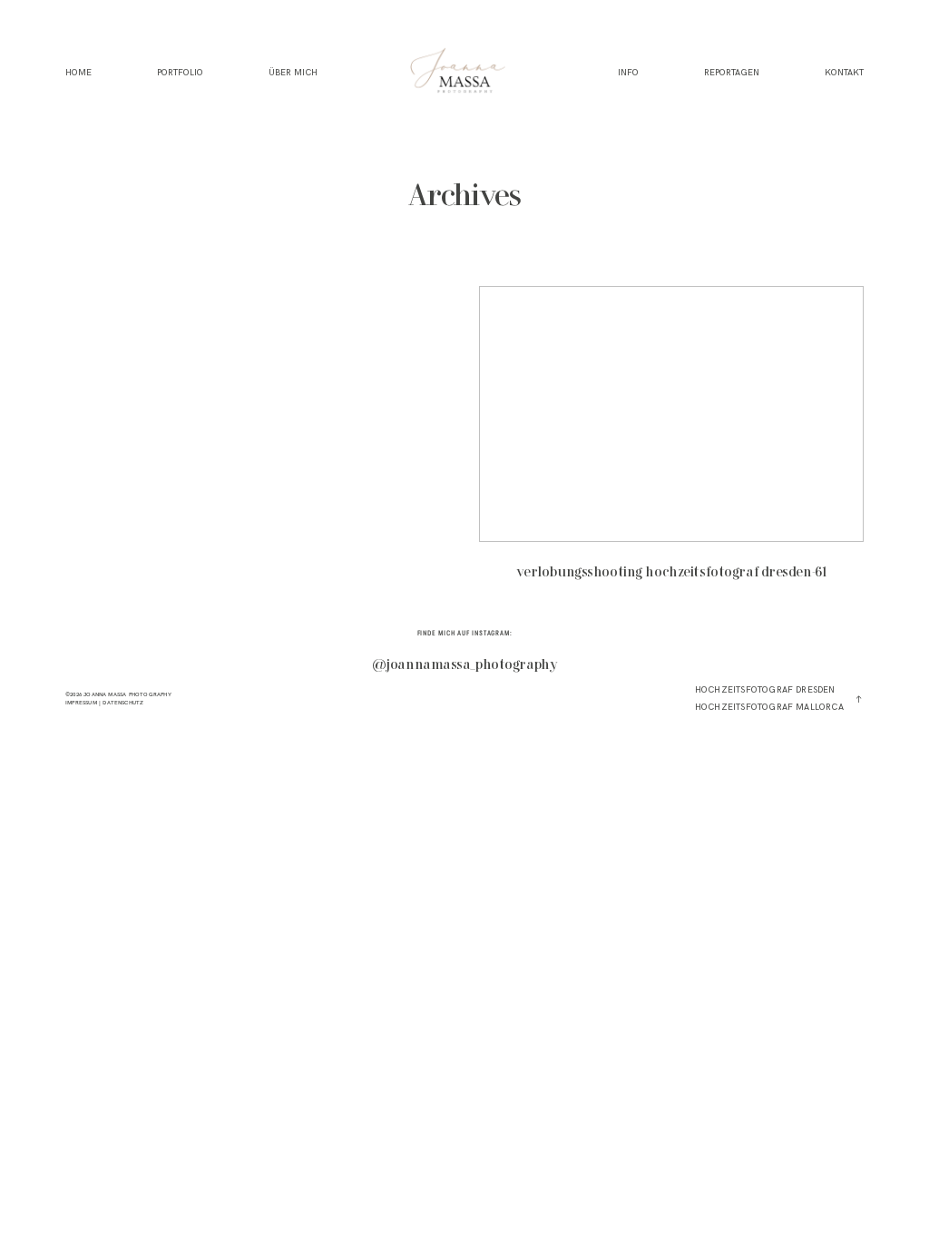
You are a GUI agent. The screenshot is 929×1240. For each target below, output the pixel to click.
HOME (78, 73)
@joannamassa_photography (465, 665)
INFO (628, 73)
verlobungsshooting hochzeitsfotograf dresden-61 (671, 443)
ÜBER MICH (293, 73)
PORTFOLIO (180, 73)
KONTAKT (844, 73)
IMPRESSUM (81, 702)
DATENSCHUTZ (123, 702)
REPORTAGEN (731, 73)
